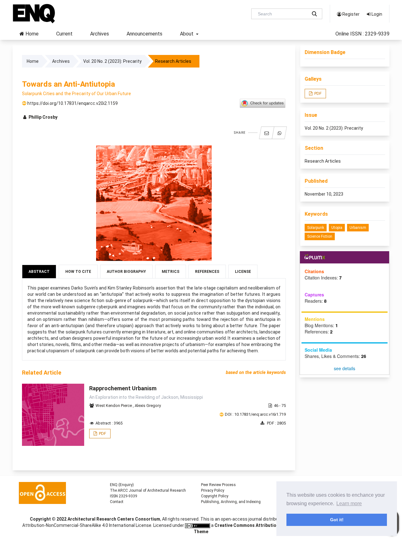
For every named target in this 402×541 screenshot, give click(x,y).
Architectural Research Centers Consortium (114, 519)
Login (376, 14)
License (243, 271)
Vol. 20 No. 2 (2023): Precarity (112, 61)
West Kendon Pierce (114, 405)
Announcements (144, 34)
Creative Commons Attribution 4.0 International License (273, 525)
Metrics (170, 271)
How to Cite (78, 271)
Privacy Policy (212, 490)
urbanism (358, 227)
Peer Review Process (218, 485)
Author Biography (126, 271)
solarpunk (315, 227)
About (187, 34)
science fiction (319, 236)
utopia (336, 227)
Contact (116, 502)
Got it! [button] (337, 519)
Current (64, 34)
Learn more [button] (349, 503)
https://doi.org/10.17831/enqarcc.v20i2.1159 (72, 103)
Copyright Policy (214, 496)
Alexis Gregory (148, 405)
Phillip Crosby (42, 117)
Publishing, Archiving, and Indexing (231, 502)
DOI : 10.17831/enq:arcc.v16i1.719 (255, 414)
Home (31, 34)
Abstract (39, 271)
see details (344, 368)
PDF (102, 433)
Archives (99, 34)
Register (350, 14)
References (207, 271)
